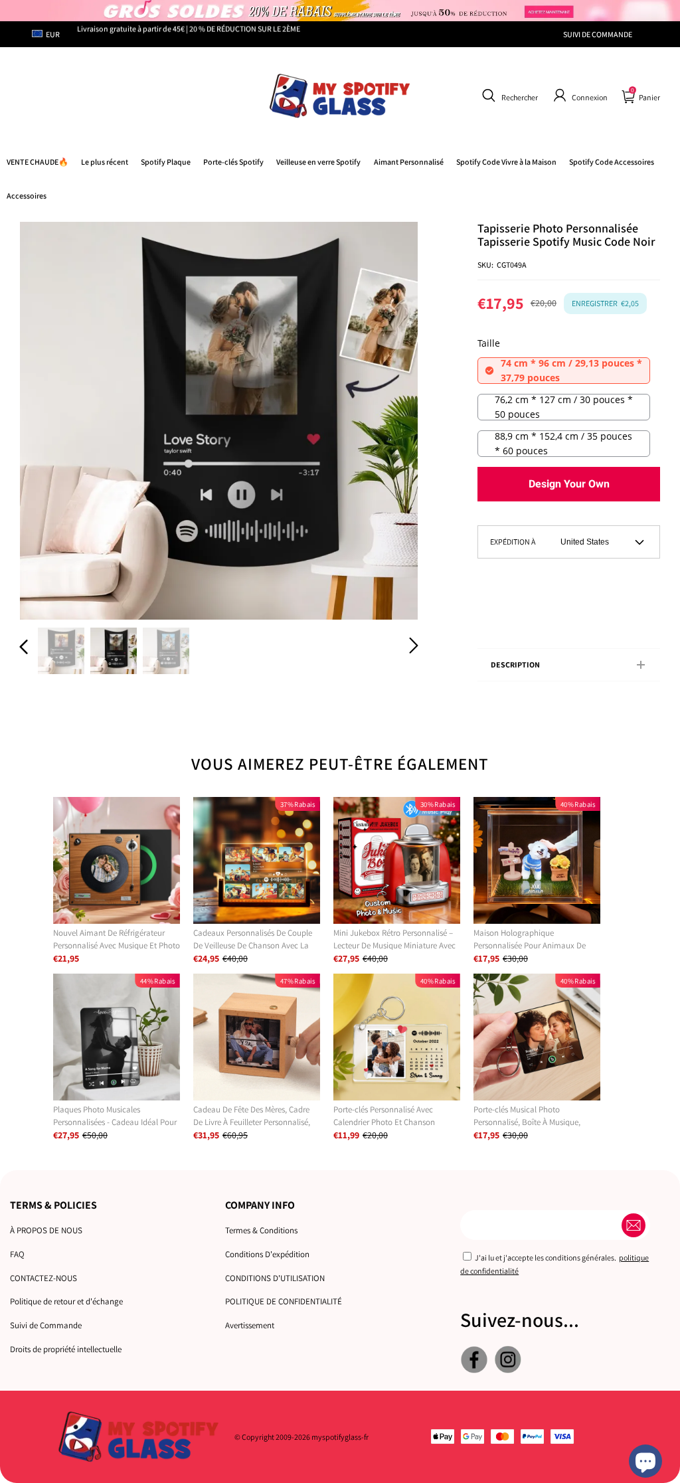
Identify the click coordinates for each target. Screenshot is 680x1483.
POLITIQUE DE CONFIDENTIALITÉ (283, 1301)
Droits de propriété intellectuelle (66, 1349)
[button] (508, 96)
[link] (506, 162)
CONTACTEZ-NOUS (43, 1278)
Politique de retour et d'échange (66, 1301)
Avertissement (249, 1325)
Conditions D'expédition (267, 1254)
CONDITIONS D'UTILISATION (275, 1278)
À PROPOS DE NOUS (46, 1230)
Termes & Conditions (261, 1230)
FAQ (17, 1254)
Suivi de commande (597, 34)
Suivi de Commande (46, 1325)
